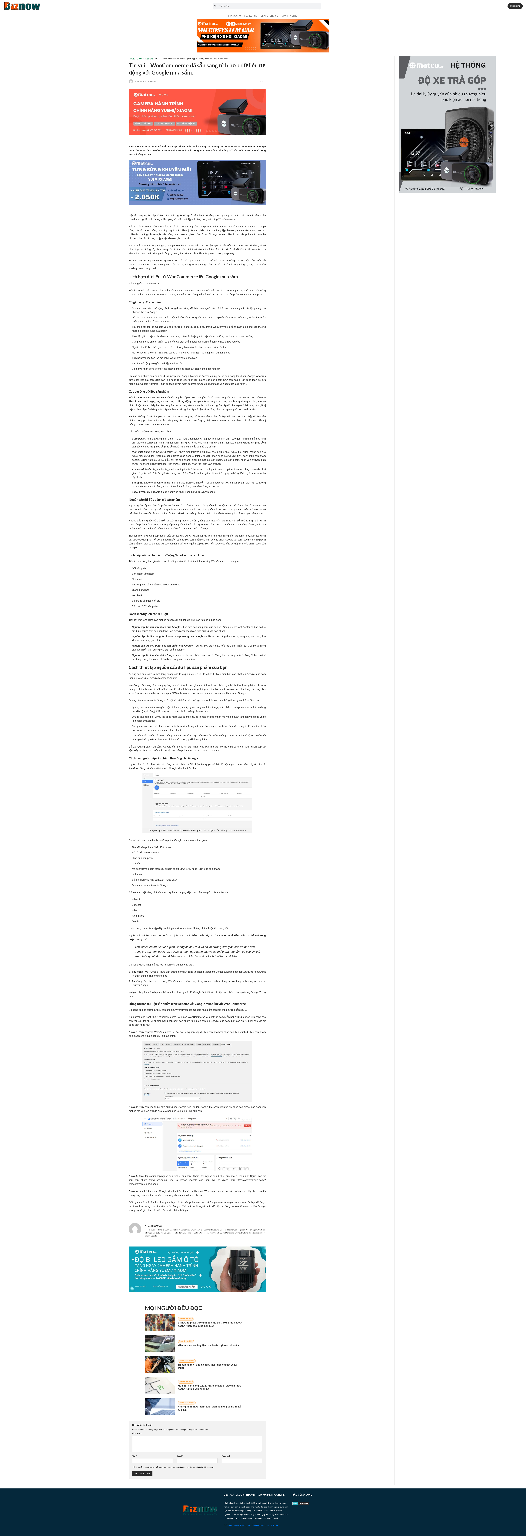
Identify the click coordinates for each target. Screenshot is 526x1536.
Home (132, 59)
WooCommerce (150, 283)
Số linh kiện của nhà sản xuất (148, 879)
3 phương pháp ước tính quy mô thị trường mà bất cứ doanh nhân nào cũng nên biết (209, 1324)
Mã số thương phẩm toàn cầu (148, 869)
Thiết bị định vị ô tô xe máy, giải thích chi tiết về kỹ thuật (207, 1366)
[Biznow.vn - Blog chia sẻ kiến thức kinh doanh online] (22, 6)
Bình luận (137, 1433)
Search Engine (269, 16)
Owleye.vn (195, 1230)
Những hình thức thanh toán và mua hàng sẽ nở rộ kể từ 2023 (209, 1408)
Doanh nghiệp (289, 16)
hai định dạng (176, 935)
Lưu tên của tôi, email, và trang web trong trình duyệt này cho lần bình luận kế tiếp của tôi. (175, 1467)
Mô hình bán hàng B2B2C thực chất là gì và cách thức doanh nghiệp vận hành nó (209, 1387)
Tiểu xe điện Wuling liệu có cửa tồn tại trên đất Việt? (208, 1345)
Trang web (226, 1456)
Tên (134, 1456)
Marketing (250, 16)
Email (180, 1456)
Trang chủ (234, 16)
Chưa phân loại (145, 59)
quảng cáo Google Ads (153, 234)
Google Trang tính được (163, 971)
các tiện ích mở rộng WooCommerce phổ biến (172, 358)
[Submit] (215, 6)
